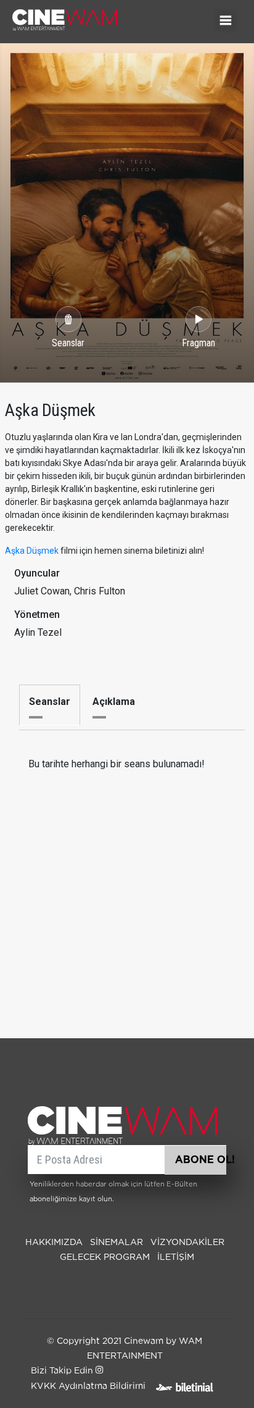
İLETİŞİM (175, 1257)
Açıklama (113, 701)
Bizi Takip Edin (63, 1371)
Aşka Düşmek (32, 551)
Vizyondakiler (187, 1242)
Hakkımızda (54, 1242)
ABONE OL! (200, 1160)
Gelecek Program (105, 1257)
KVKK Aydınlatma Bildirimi (88, 1386)
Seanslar (49, 701)
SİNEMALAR (116, 1242)
